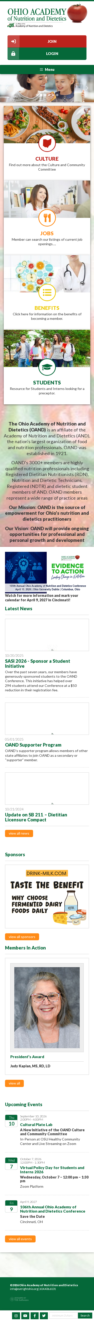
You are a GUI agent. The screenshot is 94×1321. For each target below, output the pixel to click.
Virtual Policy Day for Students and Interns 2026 (52, 1169)
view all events (20, 1239)
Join (52, 41)
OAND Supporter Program (33, 745)
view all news (19, 833)
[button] (7, 88)
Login (52, 53)
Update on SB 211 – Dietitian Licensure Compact (36, 817)
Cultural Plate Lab (36, 1124)
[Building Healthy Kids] (47, 896)
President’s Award (27, 1056)
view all (14, 1083)
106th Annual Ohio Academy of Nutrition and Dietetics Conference (52, 1209)
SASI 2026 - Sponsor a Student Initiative (37, 663)
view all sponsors (22, 937)
